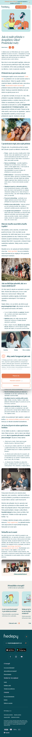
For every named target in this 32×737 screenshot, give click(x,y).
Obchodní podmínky (8, 714)
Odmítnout (16, 385)
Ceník (5, 682)
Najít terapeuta (21, 7)
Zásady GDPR (7, 717)
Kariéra (5, 699)
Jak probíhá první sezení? (10, 671)
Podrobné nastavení (15, 380)
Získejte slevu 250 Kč (11, 1)
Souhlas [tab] (6, 350)
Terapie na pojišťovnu (9, 688)
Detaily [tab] (16, 350)
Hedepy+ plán (7, 685)
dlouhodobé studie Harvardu (14, 85)
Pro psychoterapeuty (9, 696)
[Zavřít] (29, 2)
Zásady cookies (17, 714)
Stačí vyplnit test (12, 522)
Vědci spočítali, (12, 251)
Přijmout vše (16, 375)
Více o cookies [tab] (26, 350)
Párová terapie (7, 674)
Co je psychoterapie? (9, 667)
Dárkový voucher (8, 703)
